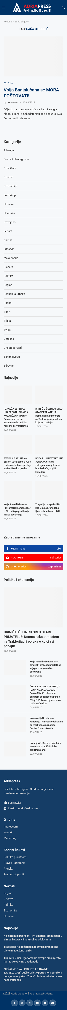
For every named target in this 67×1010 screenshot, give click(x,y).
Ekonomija (10, 186)
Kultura (8, 240)
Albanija (9, 150)
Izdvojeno (10, 222)
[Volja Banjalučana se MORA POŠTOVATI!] (33, 56)
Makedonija (11, 258)
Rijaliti (8, 303)
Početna (8, 21)
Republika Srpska (14, 294)
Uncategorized (13, 347)
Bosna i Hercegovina (16, 159)
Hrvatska (9, 213)
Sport (7, 312)
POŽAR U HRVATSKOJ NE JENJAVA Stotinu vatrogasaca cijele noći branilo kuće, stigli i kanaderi (49, 465)
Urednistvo (12, 102)
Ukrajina (9, 338)
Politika (8, 276)
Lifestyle (9, 249)
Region (8, 285)
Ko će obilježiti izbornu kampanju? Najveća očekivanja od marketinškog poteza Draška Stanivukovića (46, 723)
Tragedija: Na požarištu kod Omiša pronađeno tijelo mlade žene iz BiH (47, 507)
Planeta (8, 267)
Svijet (7, 329)
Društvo (8, 177)
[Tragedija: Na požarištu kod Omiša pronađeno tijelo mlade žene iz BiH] (49, 490)
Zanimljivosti (12, 356)
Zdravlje (9, 365)
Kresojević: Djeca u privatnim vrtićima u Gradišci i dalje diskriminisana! (45, 746)
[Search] (63, 7)
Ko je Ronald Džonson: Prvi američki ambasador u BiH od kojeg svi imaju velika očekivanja (45, 666)
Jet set (8, 231)
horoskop (10, 195)
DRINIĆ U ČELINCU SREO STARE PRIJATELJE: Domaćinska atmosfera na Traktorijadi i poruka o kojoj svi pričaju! (31, 639)
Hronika (9, 204)
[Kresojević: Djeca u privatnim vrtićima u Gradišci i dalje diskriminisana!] (15, 749)
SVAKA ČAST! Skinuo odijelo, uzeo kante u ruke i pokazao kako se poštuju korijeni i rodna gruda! (17, 463)
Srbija (7, 321)
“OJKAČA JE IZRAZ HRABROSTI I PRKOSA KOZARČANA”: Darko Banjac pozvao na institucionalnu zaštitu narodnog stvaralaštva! (16, 417)
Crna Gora (10, 168)
